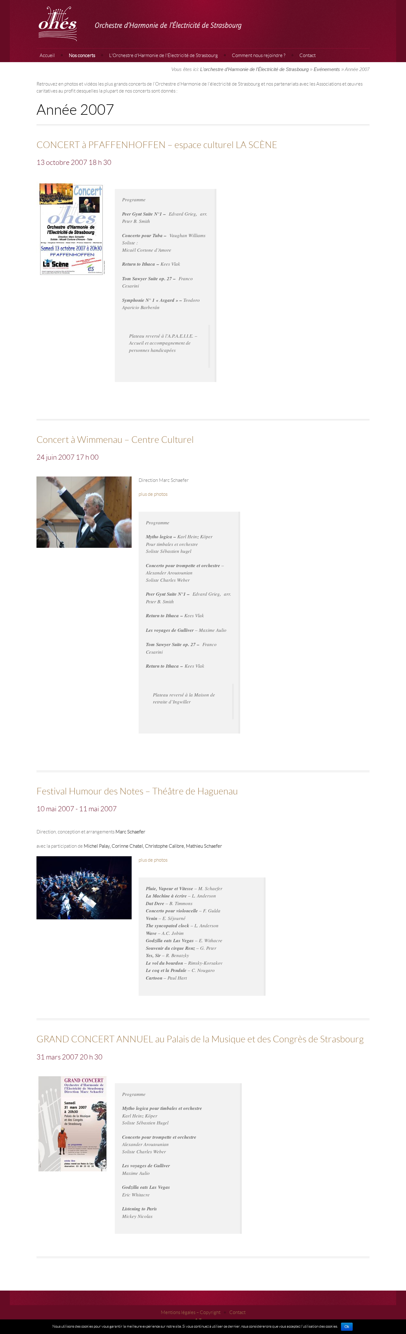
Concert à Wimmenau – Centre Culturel (115, 439)
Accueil (47, 55)
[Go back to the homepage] (203, 24)
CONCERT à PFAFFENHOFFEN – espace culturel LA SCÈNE (156, 144)
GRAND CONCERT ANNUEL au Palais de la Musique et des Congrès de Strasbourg (200, 1038)
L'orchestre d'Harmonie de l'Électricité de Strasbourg (254, 69)
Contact (307, 55)
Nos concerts (82, 55)
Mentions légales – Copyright (190, 1312)
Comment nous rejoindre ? (258, 55)
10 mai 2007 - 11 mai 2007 (76, 808)
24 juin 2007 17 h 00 (67, 457)
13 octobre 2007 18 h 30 (73, 162)
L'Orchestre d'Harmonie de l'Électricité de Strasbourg (163, 55)
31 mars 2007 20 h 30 (69, 1056)
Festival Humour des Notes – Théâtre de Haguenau (137, 790)
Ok (346, 1326)
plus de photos (153, 494)
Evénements (327, 69)
